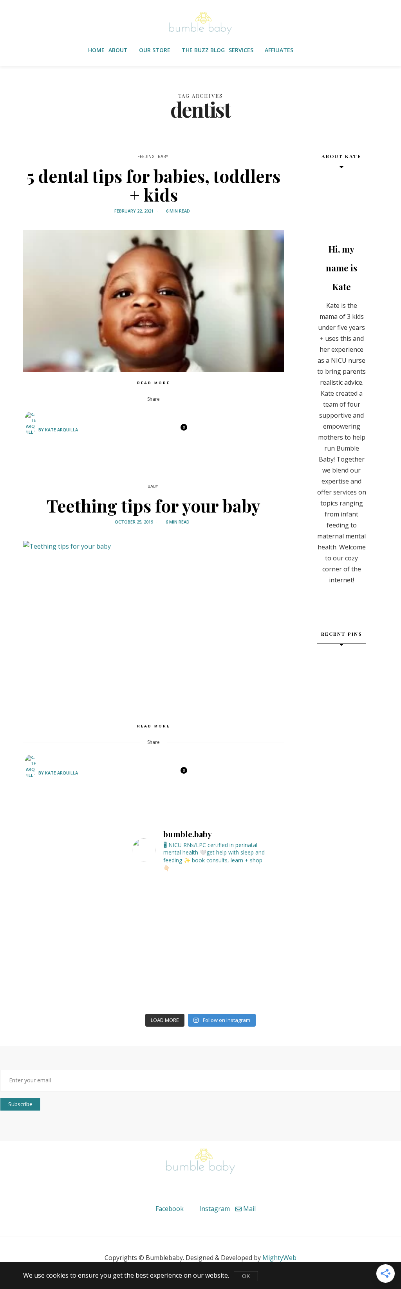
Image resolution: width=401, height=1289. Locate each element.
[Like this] (179, 430)
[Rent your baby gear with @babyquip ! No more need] (250, 911)
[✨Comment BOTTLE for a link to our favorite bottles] (349, 968)
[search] (309, 50)
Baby (163, 157)
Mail (249, 1208)
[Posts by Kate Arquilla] (30, 429)
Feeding (146, 157)
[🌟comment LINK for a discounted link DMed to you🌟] (151, 968)
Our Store (154, 50)
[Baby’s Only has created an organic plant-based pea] (250, 968)
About (118, 50)
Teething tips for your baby (153, 505)
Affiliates (279, 50)
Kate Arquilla (61, 430)
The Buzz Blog (203, 50)
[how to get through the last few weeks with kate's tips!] (358, 677)
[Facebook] (127, 430)
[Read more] (341, 200)
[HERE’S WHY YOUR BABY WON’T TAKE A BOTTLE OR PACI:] (349, 911)
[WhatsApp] (157, 430)
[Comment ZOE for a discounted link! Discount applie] (51, 968)
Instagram (214, 1208)
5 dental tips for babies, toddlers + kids (153, 185)
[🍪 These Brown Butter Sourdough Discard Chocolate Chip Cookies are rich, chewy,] (325, 661)
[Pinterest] (137, 430)
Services (241, 50)
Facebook (169, 1208)
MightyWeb (279, 1257)
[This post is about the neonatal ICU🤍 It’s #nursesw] (51, 911)
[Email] (147, 430)
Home (96, 50)
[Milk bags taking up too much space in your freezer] (151, 911)
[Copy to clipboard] (167, 430)
